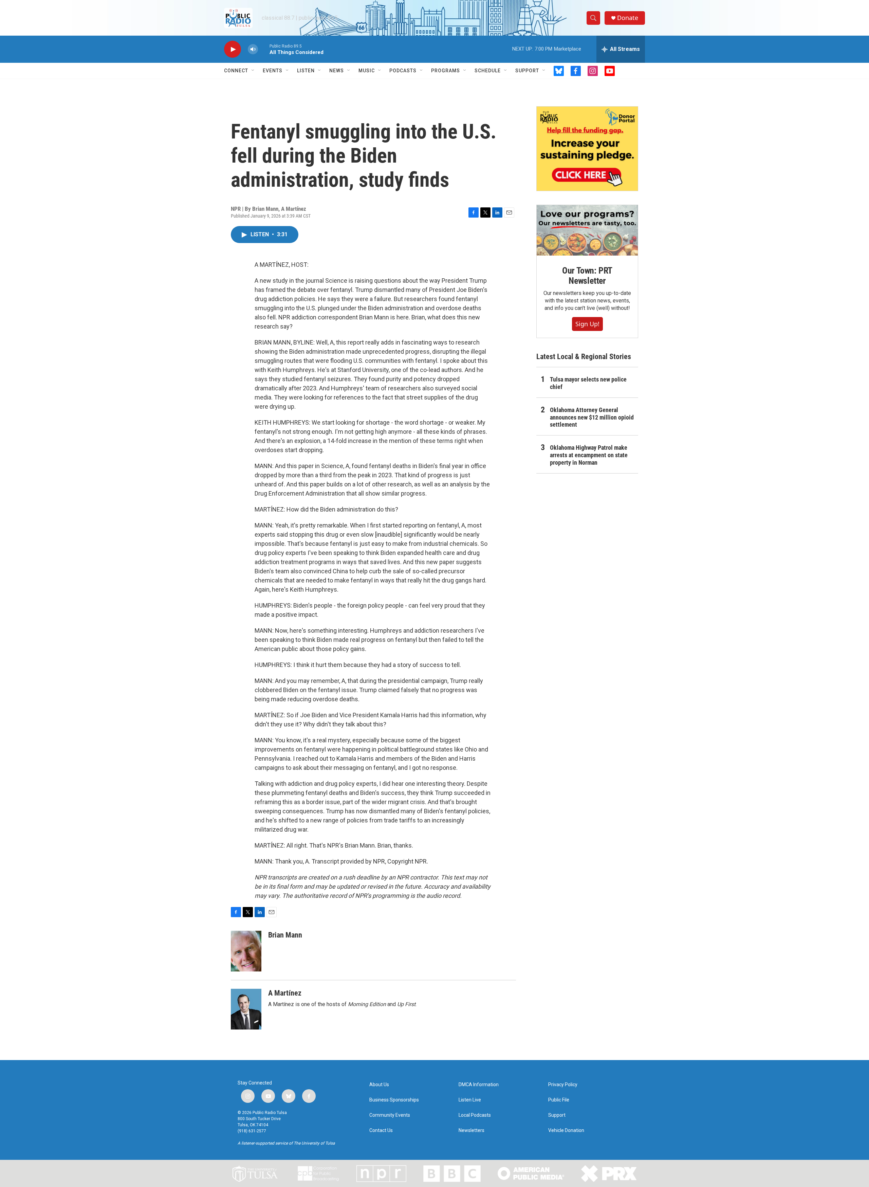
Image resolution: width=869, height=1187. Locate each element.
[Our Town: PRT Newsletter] (587, 230)
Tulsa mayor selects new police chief (588, 383)
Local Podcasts (475, 1115)
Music (366, 70)
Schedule (488, 70)
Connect (236, 70)
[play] (232, 49)
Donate (627, 17)
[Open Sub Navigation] (253, 70)
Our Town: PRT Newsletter (587, 275)
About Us (379, 1084)
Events (272, 70)
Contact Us (381, 1130)
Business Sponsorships (394, 1099)
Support (527, 70)
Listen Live (470, 1099)
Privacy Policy (562, 1084)
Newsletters (471, 1130)
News (336, 70)
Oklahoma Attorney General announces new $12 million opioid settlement (592, 417)
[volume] (253, 49)
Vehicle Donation (566, 1130)
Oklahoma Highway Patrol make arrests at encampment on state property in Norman (589, 455)
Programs (445, 70)
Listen (306, 70)
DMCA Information (479, 1084)
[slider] (264, 49)
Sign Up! (587, 324)
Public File (558, 1099)
